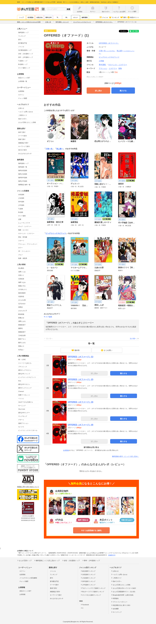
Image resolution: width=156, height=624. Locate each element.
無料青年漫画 (22, 177)
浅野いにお (22, 272)
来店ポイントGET (24, 78)
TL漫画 (20, 209)
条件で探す (22, 132)
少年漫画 (21, 205)
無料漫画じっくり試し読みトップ (48, 560)
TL (57, 17)
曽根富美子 (22, 325)
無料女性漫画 (22, 170)
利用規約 (116, 598)
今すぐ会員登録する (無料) (91, 530)
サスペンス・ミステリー (26, 233)
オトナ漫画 (22, 216)
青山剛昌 (21, 268)
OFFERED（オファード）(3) (80, 402)
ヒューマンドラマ (24, 223)
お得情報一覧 (22, 81)
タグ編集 (48, 317)
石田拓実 (21, 279)
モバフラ (21, 427)
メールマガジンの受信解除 (28, 578)
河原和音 (21, 296)
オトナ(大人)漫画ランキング (91, 595)
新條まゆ (21, 318)
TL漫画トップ (22, 61)
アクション (103, 68)
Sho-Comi (21, 409)
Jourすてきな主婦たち (25, 402)
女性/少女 (39, 17)
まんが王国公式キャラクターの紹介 (124, 588)
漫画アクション (23, 423)
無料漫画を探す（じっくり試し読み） (125, 456)
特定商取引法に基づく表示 (121, 605)
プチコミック (22, 367)
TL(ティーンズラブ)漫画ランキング (93, 588)
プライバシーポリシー (120, 602)
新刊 (124, 17)
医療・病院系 (22, 258)
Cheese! (21, 391)
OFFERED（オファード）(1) (80, 357)
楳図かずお (22, 286)
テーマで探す (22, 136)
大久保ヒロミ (22, 289)
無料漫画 (85, 17)
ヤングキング (22, 416)
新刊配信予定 (22, 43)
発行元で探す (22, 150)
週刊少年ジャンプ (24, 374)
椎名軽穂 (21, 314)
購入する (123, 91)
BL (67, 17)
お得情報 (22, 594)
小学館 (101, 61)
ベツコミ (21, 398)
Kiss (19, 381)
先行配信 (30, 17)
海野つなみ (22, 282)
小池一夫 (107, 51)
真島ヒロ (21, 346)
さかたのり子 (22, 311)
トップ (21, 17)
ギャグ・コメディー (24, 226)
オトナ (75, 17)
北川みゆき (22, 303)
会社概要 (116, 609)
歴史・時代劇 (22, 237)
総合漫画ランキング (88, 571)
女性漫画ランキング (88, 574)
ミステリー (113, 68)
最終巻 (77, 350)
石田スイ (21, 275)
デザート (21, 420)
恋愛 (19, 219)
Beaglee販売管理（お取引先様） (123, 595)
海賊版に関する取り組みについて (28, 487)
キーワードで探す (24, 146)
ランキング (115, 17)
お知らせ (21, 108)
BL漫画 (20, 212)
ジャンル (105, 17)
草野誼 (20, 307)
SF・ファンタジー (24, 251)
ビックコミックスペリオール (27, 430)
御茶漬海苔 (22, 293)
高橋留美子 (22, 332)
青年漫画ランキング (88, 581)
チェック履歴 (22, 98)
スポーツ (21, 240)
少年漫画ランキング (88, 585)
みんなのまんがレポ (24, 153)
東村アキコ (22, 339)
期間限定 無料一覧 (24, 185)
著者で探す (22, 139)
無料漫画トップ (23, 32)
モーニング (22, 405)
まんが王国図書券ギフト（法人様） (124, 591)
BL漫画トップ (22, 64)
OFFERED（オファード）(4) (80, 425)
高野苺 (20, 328)
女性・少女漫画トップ (25, 54)
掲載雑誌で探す (23, 143)
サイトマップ (117, 612)
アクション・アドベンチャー (27, 244)
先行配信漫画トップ (24, 50)
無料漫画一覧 (22, 167)
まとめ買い (108, 350)
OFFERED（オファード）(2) (80, 379)
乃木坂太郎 (22, 335)
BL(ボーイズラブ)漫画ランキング (93, 591)
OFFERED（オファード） (109, 43)
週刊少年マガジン (24, 384)
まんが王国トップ (25, 560)
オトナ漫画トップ (24, 68)
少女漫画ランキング (88, 578)
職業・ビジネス (23, 230)
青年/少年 (48, 17)
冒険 (120, 68)
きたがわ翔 (22, 300)
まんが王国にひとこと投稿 (27, 122)
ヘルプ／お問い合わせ (25, 112)
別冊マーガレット (24, 395)
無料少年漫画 (22, 181)
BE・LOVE (22, 359)
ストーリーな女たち (24, 363)
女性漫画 (21, 194)
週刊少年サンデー (24, 413)
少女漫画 (21, 198)
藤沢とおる (22, 342)
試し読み (98, 91)
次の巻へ (133, 339)
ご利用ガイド (22, 115)
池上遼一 (59, 149)
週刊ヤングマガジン (24, 370)
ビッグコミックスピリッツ (27, 377)
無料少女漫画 (22, 174)
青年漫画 (21, 202)
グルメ (20, 255)
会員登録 (21, 91)
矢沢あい (21, 350)
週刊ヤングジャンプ (24, 388)
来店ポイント (134, 17)
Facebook (85, 605)
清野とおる (22, 321)
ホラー (20, 248)
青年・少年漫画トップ (25, 57)
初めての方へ (22, 119)
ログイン (21, 95)
